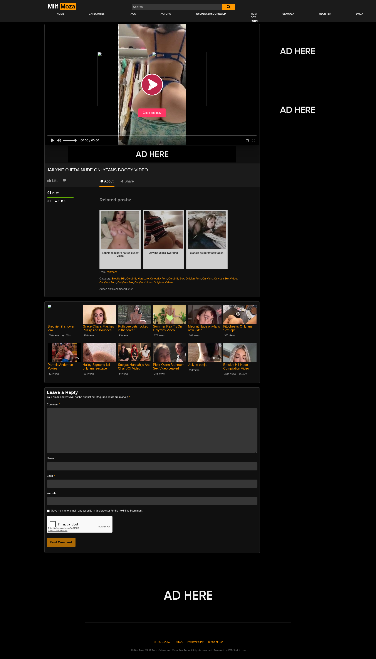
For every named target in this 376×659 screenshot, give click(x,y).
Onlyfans (207, 278)
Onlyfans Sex (125, 282)
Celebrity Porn (158, 278)
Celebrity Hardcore (137, 278)
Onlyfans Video (143, 282)
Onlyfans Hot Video (225, 278)
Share (129, 181)
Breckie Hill (118, 278)
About (108, 181)
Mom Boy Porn (254, 17)
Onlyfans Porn (107, 282)
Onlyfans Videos (163, 282)
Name (51, 458)
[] (228, 7)
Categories (96, 13)
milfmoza (112, 272)
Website (51, 493)
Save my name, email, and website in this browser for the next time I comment (96, 510)
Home (60, 13)
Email (51, 475)
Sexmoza (288, 13)
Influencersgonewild (211, 13)
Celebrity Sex (176, 278)
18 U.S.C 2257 (161, 642)
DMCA (359, 13)
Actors (166, 13)
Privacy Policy (195, 642)
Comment (53, 404)
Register (325, 13)
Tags (132, 13)
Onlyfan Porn (193, 278)
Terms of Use (215, 642)
